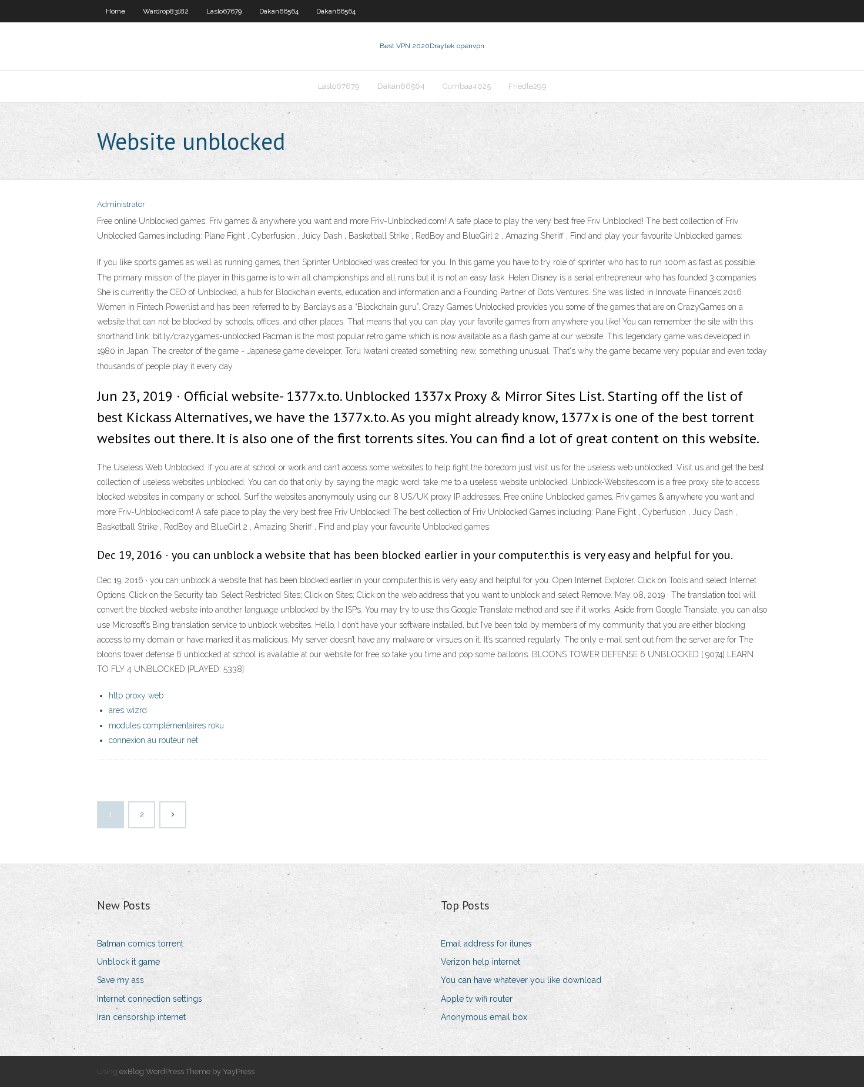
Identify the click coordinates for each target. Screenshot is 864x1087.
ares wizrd (128, 710)
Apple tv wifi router (477, 999)
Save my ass (120, 980)
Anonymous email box (484, 1017)
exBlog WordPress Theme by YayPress (186, 1071)
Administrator (121, 204)
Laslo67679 (224, 11)
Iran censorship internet (141, 1017)
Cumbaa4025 (467, 86)
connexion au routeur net (153, 740)
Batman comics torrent (140, 943)
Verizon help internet (480, 961)
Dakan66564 (279, 11)
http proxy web (136, 695)
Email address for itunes (486, 943)
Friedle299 (527, 86)
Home (115, 11)
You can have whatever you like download (521, 980)
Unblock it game (128, 961)
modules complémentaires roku (166, 725)
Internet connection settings (149, 999)
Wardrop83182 (166, 11)
